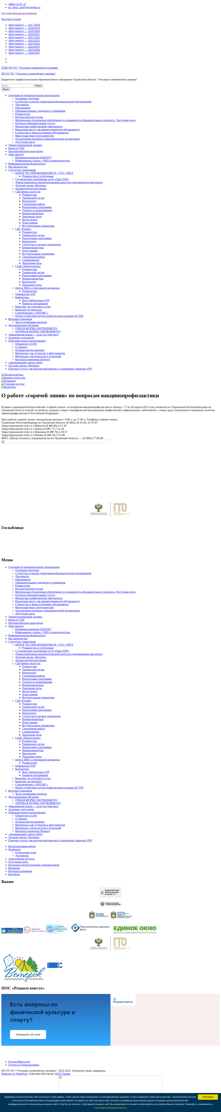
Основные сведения (27, 98)
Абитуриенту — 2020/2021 (24, 34)
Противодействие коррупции (25, 151)
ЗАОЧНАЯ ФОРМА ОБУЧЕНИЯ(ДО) (38, 331)
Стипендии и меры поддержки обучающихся (41, 132)
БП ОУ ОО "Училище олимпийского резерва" (28, 73)
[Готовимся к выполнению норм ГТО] (110, 517)
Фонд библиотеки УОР (35, 300)
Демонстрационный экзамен (25, 145)
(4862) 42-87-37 (17, 4)
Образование (23, 107)
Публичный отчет (25, 852)
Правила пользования (35, 303)
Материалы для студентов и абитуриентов (40, 353)
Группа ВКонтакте (19, 1061)
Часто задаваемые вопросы (31, 322)
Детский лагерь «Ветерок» (31, 185)
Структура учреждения (22, 169)
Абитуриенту (16, 154)
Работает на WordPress (14, 1073)
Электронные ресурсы (21, 858)
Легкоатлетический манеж (30, 188)
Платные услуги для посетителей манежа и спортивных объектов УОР (50, 368)
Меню (6, 89)
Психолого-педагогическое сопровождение (33, 864)
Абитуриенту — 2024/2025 (24, 46)
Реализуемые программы (37, 207)
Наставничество (17, 166)
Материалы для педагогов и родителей (38, 356)
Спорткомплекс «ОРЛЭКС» (31, 312)
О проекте (21, 347)
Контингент (29, 201)
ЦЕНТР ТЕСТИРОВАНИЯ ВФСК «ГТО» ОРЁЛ (44, 173)
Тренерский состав (33, 197)
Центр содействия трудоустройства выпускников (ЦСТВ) (49, 315)
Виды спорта (29, 219)
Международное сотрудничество (34, 135)
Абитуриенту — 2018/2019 (24, 28)
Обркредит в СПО (26, 343)
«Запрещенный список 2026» (25, 362)
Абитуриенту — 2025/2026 (24, 49)
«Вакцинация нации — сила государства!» (33, 334)
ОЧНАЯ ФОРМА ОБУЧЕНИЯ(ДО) (36, 328)
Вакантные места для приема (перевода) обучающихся (47, 129)
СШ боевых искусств (27, 191)
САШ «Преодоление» (28, 266)
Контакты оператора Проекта (32, 359)
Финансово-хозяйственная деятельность (39, 126)
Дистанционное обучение (23, 325)
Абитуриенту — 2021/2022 (24, 37)
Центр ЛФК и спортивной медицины (37, 288)
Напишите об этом (28, 1034)
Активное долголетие (21, 337)
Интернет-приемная (20, 319)
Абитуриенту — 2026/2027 (24, 52)
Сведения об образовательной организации (34, 95)
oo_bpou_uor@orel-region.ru (24, 7)
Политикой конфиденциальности (110, 1108)
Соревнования (30, 260)
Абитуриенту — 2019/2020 (24, 31)
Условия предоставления (29, 350)
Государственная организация (19, 13)
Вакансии (14, 868)
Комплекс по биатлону (28, 309)
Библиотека (22, 297)
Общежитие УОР (25, 294)
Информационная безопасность (27, 163)
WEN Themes (62, 1073)
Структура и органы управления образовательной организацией (53, 101)
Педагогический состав (29, 117)
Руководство (22, 114)
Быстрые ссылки (11, 19)
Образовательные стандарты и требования (40, 110)
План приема (30, 222)
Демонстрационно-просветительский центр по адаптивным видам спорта (59, 182)
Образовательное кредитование (27, 340)
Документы (22, 104)
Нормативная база (33, 213)
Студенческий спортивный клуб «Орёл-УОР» (42, 179)
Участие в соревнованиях (37, 210)
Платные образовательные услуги (35, 123)
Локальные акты (32, 216)
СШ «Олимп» (23, 228)
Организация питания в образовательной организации (47, 138)
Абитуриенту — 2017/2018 (24, 24)
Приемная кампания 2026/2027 (33, 157)
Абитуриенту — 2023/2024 (24, 43)
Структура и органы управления (41, 244)
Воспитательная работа (22, 846)
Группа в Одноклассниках (23, 1064)
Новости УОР (16, 148)
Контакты (14, 874)
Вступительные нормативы (38, 225)
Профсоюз (14, 849)
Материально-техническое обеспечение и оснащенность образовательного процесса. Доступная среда (75, 120)
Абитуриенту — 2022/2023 (24, 40)
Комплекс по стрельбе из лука (33, 306)
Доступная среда (25, 141)
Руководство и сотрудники (38, 176)
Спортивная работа (33, 204)
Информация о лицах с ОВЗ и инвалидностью (42, 160)
